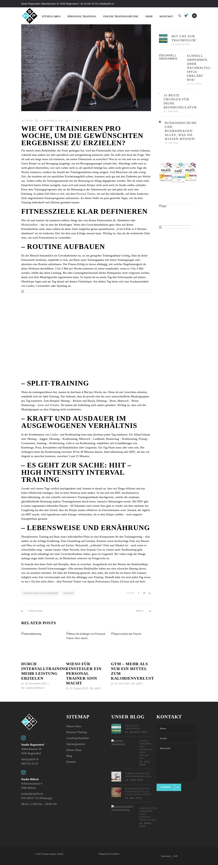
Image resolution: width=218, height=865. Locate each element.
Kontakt (71, 761)
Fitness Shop (73, 749)
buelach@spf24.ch (32, 793)
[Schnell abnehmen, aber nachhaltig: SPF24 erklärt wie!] (171, 66)
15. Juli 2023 (194, 84)
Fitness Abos (73, 726)
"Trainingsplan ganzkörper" (40, 593)
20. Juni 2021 (122, 683)
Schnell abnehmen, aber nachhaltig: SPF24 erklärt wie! (199, 67)
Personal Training (76, 732)
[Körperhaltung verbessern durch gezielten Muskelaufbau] (123, 817)
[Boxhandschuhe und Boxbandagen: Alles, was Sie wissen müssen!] (160, 122)
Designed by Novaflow (109, 854)
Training (68, 593)
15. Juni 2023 (171, 111)
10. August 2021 (79, 688)
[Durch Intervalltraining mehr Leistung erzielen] (41, 645)
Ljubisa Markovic (35, 687)
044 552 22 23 (29, 763)
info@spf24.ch (29, 759)
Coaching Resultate (77, 738)
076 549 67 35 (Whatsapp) (36, 798)
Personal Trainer (85, 193)
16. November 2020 (52, 121)
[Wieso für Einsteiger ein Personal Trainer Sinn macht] (86, 645)
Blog (80, 121)
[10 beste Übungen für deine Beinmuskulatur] (159, 93)
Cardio (54, 434)
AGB (175, 856)
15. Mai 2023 (171, 143)
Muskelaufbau (29, 224)
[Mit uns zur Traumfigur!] (163, 38)
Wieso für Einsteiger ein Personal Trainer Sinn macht (83, 673)
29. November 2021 (36, 683)
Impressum (166, 856)
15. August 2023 (180, 44)
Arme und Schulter (48, 405)
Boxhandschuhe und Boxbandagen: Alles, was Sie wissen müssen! (181, 131)
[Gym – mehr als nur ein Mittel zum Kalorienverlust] (131, 645)
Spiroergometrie (75, 744)
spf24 (29, 121)
